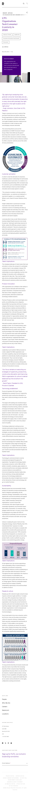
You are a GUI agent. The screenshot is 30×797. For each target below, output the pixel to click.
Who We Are (6, 703)
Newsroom (5, 710)
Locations (5, 714)
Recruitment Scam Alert (15, 779)
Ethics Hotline (21, 783)
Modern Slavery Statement (15, 781)
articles (10, 13)
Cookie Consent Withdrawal (11, 777)
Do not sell (23, 777)
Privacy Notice (10, 775)
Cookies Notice (20, 775)
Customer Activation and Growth (11, 38)
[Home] (5, 3)
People (4, 699)
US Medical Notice (10, 783)
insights (5, 13)
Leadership (17, 34)
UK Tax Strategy (13, 785)
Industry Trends (7, 34)
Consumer (5, 42)
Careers (4, 706)
